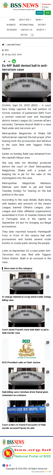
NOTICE (24, 35)
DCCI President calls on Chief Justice (21, 362)
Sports (40, 30)
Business (11, 25)
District (42, 25)
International (27, 25)
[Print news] (14, 61)
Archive (39, 13)
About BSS (24, 20)
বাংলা (47, 13)
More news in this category (18, 268)
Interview (12, 30)
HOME (12, 20)
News (38, 20)
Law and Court (13, 44)
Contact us (26, 30)
